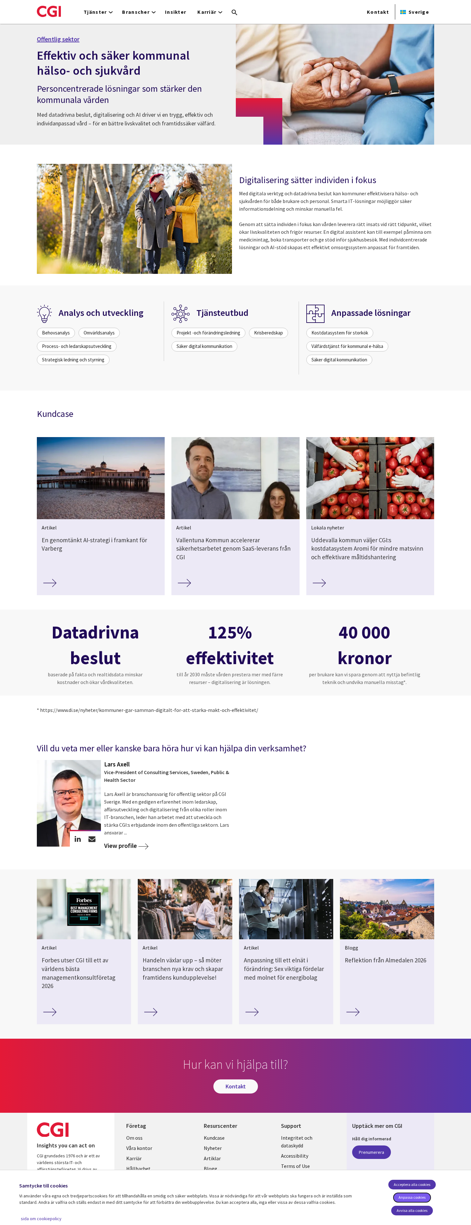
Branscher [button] (136, 12)
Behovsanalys (56, 333)
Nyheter (213, 1148)
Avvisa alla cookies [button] (412, 1210)
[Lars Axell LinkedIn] (77, 838)
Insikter (175, 12)
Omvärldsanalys (99, 333)
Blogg (210, 1168)
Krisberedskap (268, 333)
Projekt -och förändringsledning (208, 333)
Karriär (134, 1158)
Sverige (419, 12)
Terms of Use (295, 1166)
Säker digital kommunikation (204, 346)
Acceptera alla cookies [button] (412, 1184)
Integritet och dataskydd (296, 1142)
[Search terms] (235, 13)
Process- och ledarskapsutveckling (77, 346)
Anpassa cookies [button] (412, 1197)
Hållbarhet (138, 1168)
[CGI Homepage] (49, 11)
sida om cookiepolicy (41, 1218)
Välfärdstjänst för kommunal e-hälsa (347, 346)
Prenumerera (371, 1152)
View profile (120, 846)
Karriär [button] (206, 12)
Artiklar (212, 1158)
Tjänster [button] (95, 12)
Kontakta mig (92, 838)
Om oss (134, 1138)
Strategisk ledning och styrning (73, 360)
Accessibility (294, 1156)
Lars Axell (117, 764)
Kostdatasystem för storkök (339, 333)
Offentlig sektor (58, 39)
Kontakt (378, 12)
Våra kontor (139, 1148)
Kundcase (214, 1138)
